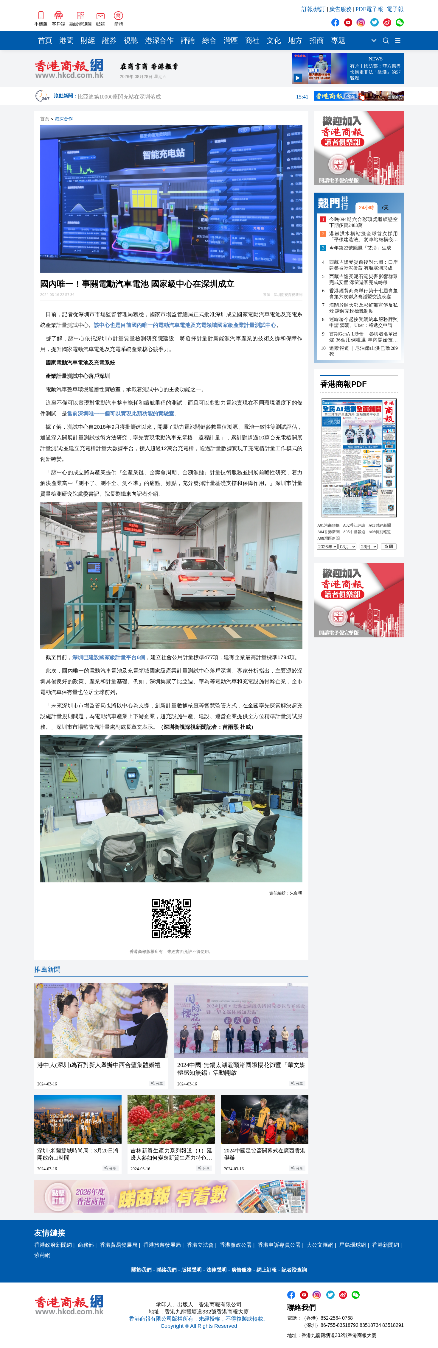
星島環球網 (352, 1245)
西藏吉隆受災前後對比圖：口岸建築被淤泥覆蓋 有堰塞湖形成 (363, 265)
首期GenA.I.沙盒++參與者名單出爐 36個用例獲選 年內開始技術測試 (363, 337)
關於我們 (141, 1270)
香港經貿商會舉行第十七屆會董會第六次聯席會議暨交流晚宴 (363, 293)
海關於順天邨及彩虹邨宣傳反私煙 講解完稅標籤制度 (363, 307)
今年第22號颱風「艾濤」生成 (360, 247)
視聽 (131, 40)
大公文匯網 (320, 1245)
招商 (317, 40)
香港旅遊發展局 (162, 1245)
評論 (188, 40)
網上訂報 (267, 1270)
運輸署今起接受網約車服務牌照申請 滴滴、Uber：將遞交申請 (363, 322)
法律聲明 (216, 1270)
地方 (295, 40)
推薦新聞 (47, 969)
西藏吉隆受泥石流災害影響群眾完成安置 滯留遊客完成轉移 (363, 279)
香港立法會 (200, 1245)
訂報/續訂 (314, 9)
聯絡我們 (166, 1270)
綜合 (209, 40)
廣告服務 (340, 9)
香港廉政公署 (236, 1245)
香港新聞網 (385, 1245)
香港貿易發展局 (118, 1245)
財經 (88, 40)
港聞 (66, 40)
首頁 (45, 40)
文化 (274, 40)
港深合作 (159, 40)
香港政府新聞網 (53, 1245)
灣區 (231, 40)
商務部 (86, 1245)
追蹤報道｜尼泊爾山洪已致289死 (363, 350)
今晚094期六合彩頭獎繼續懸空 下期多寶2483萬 (363, 221)
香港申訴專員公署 (279, 1245)
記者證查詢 (294, 1270)
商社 (252, 40)
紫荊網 (42, 1255)
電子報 (395, 9)
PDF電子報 (369, 9)
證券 (109, 40)
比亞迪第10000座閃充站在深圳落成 (193, 96)
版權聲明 (191, 1270)
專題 (338, 40)
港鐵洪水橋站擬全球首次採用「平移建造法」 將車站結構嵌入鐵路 (363, 237)
